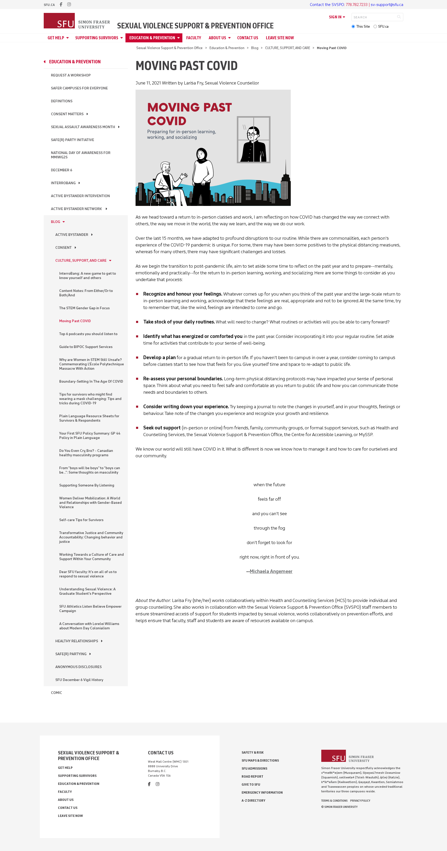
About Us (217, 37)
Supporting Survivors (96, 37)
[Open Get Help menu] (68, 37)
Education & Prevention (152, 37)
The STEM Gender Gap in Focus (84, 308)
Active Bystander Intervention (80, 196)
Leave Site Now (280, 37)
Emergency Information (262, 792)
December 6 (61, 170)
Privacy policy (360, 800)
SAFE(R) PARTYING (70, 654)
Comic (56, 693)
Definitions (61, 101)
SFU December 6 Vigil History (79, 680)
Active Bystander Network (77, 209)
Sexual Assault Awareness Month (83, 127)
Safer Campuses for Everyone (79, 88)
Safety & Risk (253, 752)
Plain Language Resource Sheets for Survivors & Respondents (89, 418)
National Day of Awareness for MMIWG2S (80, 155)
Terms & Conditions (334, 800)
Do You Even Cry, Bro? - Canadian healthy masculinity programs (86, 452)
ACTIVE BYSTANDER (71, 235)
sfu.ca (49, 5)
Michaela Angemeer (271, 571)
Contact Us (247, 37)
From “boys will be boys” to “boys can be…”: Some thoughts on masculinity (89, 470)
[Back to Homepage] (77, 21)
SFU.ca (383, 26)
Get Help (56, 37)
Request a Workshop (71, 75)
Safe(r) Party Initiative (72, 140)
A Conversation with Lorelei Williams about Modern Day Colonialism (89, 626)
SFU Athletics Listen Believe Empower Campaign (90, 608)
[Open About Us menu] (230, 37)
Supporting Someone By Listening (86, 485)
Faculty (193, 37)
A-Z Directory (253, 800)
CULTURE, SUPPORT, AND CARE (287, 48)
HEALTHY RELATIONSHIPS (76, 641)
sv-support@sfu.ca (387, 4)
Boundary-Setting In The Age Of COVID (91, 381)
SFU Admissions (254, 768)
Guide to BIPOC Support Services (86, 347)
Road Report (252, 776)
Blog (254, 48)
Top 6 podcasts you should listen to (88, 334)
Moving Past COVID (75, 321)
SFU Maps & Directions (260, 760)
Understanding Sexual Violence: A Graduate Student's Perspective (87, 591)
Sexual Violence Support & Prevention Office (195, 25)
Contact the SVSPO (327, 4)
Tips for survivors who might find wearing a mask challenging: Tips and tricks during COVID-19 (90, 398)
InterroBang (63, 183)
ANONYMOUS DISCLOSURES (78, 667)
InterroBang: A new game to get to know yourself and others (87, 275)
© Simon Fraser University (339, 807)
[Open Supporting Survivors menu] (122, 37)
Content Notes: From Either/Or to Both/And (86, 293)
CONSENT (63, 247)
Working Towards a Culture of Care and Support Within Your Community (91, 556)
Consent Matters (67, 114)
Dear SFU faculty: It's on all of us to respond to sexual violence (88, 574)
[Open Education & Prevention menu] (179, 37)
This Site (363, 26)
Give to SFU (251, 784)
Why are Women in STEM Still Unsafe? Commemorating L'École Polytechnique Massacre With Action (91, 364)
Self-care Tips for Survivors (81, 520)
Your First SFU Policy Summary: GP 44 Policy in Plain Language (89, 435)
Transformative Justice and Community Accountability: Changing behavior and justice (91, 537)
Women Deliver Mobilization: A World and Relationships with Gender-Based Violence (90, 502)
